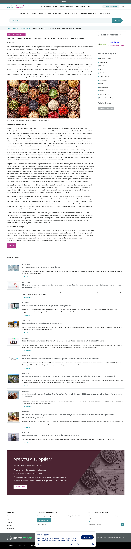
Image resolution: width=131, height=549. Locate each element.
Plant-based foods (105, 94)
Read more (28, 277)
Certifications (105, 13)
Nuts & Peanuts (104, 76)
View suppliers (42, 525)
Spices (101, 91)
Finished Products (38, 13)
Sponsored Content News (21, 28)
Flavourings (103, 62)
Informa (65, 1)
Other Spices (103, 87)
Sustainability (11, 528)
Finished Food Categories (107, 98)
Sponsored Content (106, 109)
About (89, 6)
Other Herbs (103, 66)
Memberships (80, 6)
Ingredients (24, 13)
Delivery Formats (71, 13)
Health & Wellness (54, 13)
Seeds (101, 84)
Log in (122, 6)
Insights (69, 6)
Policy (90, 521)
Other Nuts (102, 73)
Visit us (11, 245)
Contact (9, 522)
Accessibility (10, 545)
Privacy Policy (22, 545)
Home (9, 28)
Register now (20, 487)
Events (55, 6)
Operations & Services (88, 13)
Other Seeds (103, 80)
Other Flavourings (105, 59)
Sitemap (9, 525)
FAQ (8, 519)
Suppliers (47, 6)
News (62, 6)
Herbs (101, 69)
